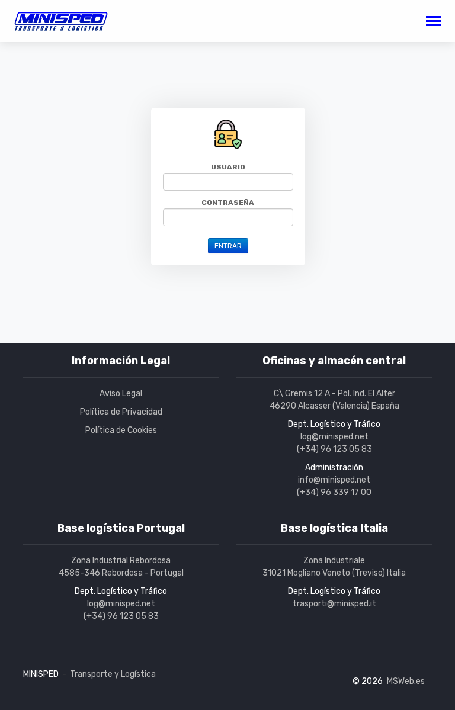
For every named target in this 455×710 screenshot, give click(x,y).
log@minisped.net (334, 437)
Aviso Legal (121, 393)
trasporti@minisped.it (334, 604)
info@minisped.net (334, 480)
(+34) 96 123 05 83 (334, 449)
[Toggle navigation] (433, 22)
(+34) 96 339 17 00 (334, 492)
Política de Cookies (121, 430)
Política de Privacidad (121, 412)
